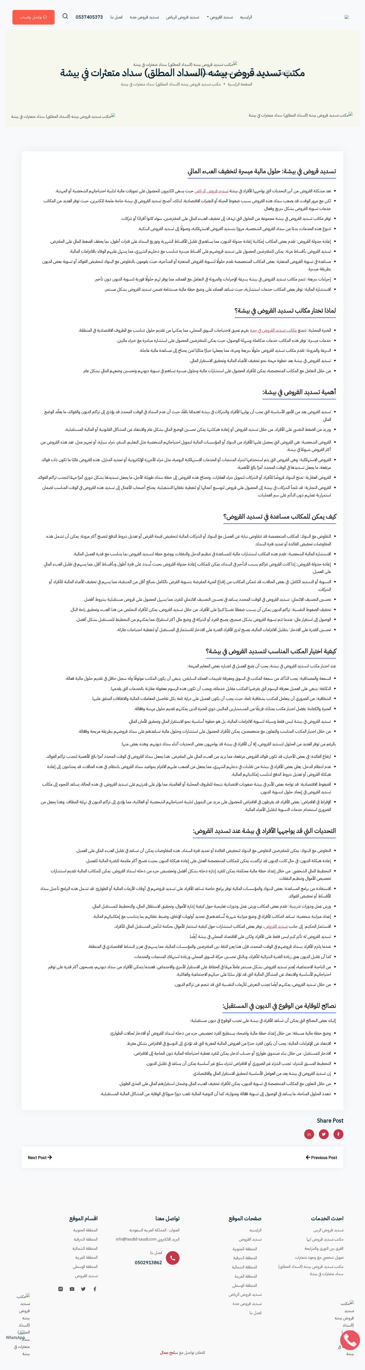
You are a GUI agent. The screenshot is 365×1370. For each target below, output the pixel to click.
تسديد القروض (221, 17)
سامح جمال (169, 1353)
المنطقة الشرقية (245, 1258)
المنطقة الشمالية (244, 1267)
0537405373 (89, 17)
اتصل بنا (116, 17)
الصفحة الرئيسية (240, 84)
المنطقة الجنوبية (245, 1249)
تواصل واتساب (31, 17)
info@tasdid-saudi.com (136, 1239)
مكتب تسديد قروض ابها (325, 1239)
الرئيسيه (246, 17)
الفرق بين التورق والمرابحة (324, 1248)
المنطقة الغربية (246, 1276)
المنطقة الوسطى (244, 1286)
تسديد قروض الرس (328, 1230)
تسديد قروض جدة (144, 17)
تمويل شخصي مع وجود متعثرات (319, 1257)
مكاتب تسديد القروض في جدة (273, 330)
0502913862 (148, 1262)
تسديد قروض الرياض (182, 17)
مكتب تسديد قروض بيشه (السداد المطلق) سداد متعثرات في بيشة (310, 1270)
